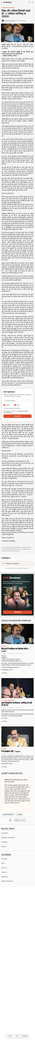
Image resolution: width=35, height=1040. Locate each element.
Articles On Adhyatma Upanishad (16, 620)
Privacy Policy (9, 412)
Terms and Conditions (23, 411)
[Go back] (2, 2)
